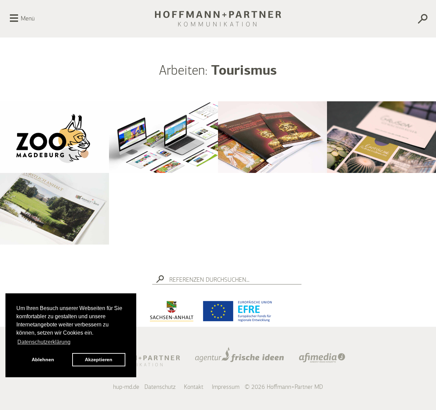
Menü (28, 19)
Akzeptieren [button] (98, 359)
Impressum (225, 387)
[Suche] (398, 20)
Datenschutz (159, 387)
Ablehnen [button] (43, 359)
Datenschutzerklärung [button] (44, 342)
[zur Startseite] (218, 19)
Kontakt (193, 387)
